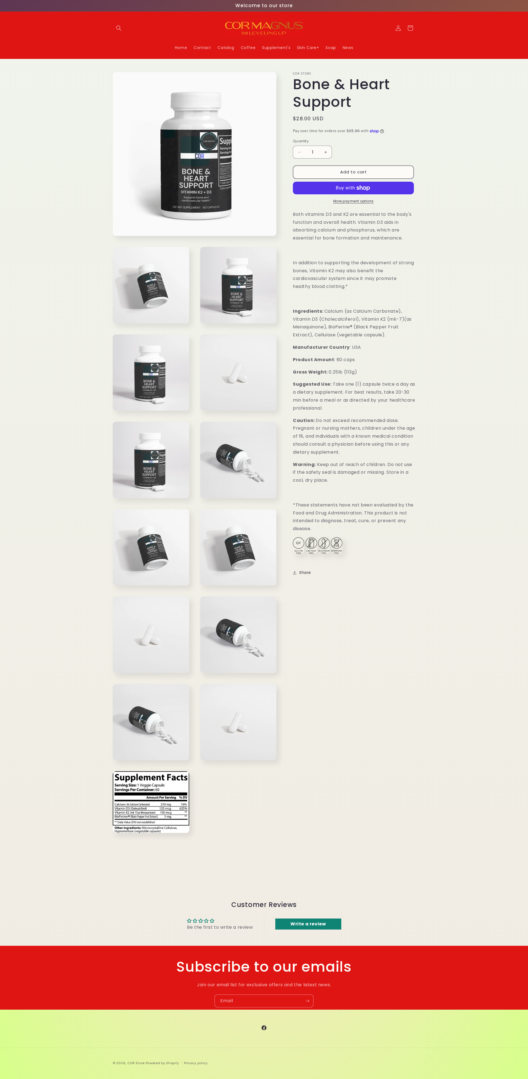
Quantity (301, 141)
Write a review (308, 924)
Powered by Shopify (162, 1063)
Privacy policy (196, 1063)
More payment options (353, 201)
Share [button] (305, 572)
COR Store (136, 1063)
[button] (119, 28)
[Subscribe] (307, 1000)
